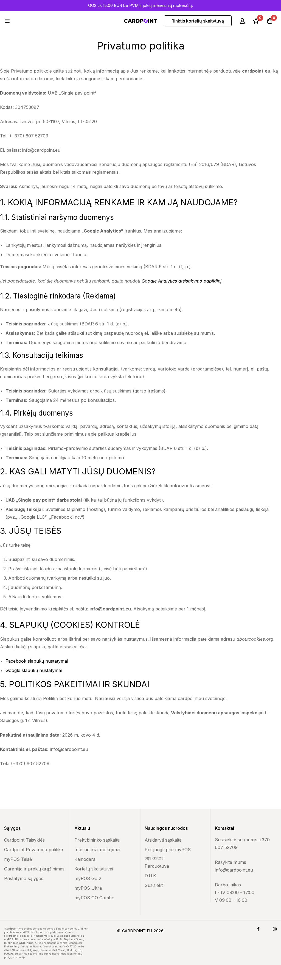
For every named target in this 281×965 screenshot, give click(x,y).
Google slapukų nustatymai (33, 670)
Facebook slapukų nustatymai (36, 661)
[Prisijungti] (242, 21)
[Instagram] (274, 929)
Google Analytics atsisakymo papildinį (181, 281)
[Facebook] (258, 929)
